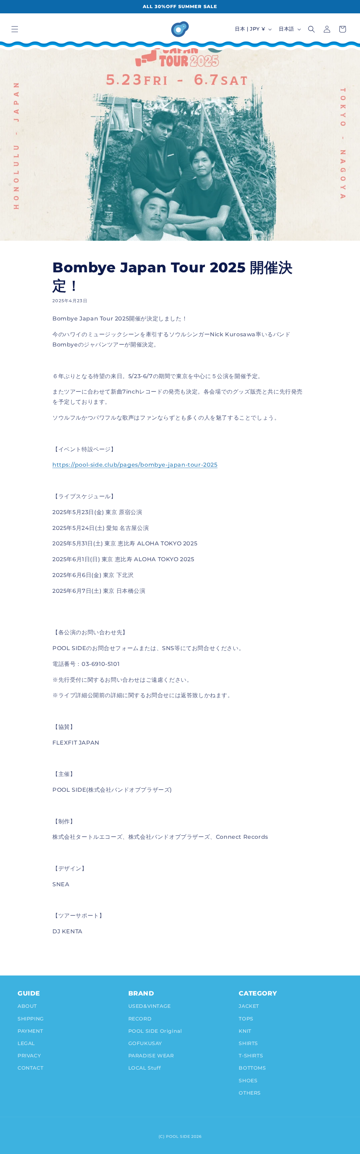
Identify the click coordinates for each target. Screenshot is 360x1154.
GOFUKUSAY (145, 1043)
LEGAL (26, 1043)
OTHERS (250, 1093)
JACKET (249, 1006)
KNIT (245, 1031)
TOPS (246, 1019)
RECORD (140, 1019)
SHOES (248, 1080)
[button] (14, 29)
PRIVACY (29, 1055)
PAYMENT (30, 1031)
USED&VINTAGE (149, 1006)
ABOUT (27, 1006)
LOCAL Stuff (144, 1068)
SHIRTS (248, 1043)
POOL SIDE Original (155, 1031)
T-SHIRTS (251, 1055)
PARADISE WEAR (151, 1055)
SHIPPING (31, 1019)
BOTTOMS (252, 1068)
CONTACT (30, 1068)
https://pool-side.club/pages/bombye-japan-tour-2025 (135, 464)
